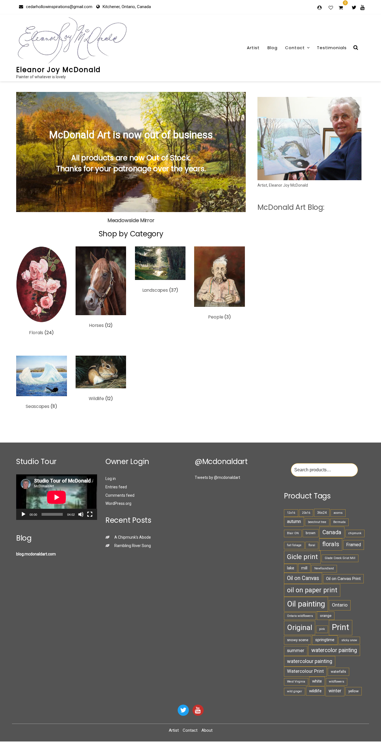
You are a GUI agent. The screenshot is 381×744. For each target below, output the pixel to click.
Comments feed (119, 495)
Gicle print (302, 557)
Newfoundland (324, 568)
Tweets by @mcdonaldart (217, 477)
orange (325, 616)
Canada (331, 532)
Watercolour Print (305, 671)
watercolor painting (334, 650)
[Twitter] (354, 7)
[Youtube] (362, 7)
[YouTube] (198, 710)
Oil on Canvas (303, 578)
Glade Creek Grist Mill (340, 558)
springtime (324, 639)
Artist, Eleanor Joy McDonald (282, 185)
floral (311, 545)
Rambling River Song (132, 545)
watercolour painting (309, 661)
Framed (353, 544)
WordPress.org (118, 503)
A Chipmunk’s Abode (132, 537)
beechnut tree (317, 522)
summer (295, 650)
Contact (295, 48)
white (317, 681)
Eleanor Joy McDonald (58, 69)
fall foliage (294, 545)
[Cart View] (341, 8)
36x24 (322, 513)
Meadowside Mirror (131, 220)
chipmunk (354, 533)
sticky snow (349, 640)
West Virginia (296, 681)
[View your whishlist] (331, 7)
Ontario (340, 605)
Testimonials (332, 48)
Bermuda (339, 522)
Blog (272, 48)
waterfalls (338, 672)
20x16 (306, 513)
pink (322, 629)
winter (335, 690)
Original (299, 627)
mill (304, 568)
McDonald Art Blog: (290, 207)
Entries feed (116, 487)
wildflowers (336, 681)
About (207, 730)
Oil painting (306, 603)
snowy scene (297, 640)
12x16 (291, 513)
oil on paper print (312, 590)
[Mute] (81, 514)
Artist (253, 48)
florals (330, 544)
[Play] (23, 514)
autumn (294, 521)
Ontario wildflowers (300, 616)
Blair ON (293, 533)
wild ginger (294, 691)
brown (310, 533)
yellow (353, 691)
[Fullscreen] (90, 514)
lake (290, 568)
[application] (56, 497)
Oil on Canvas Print (343, 578)
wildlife (315, 690)
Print (340, 627)
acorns (338, 513)
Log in (110, 478)
